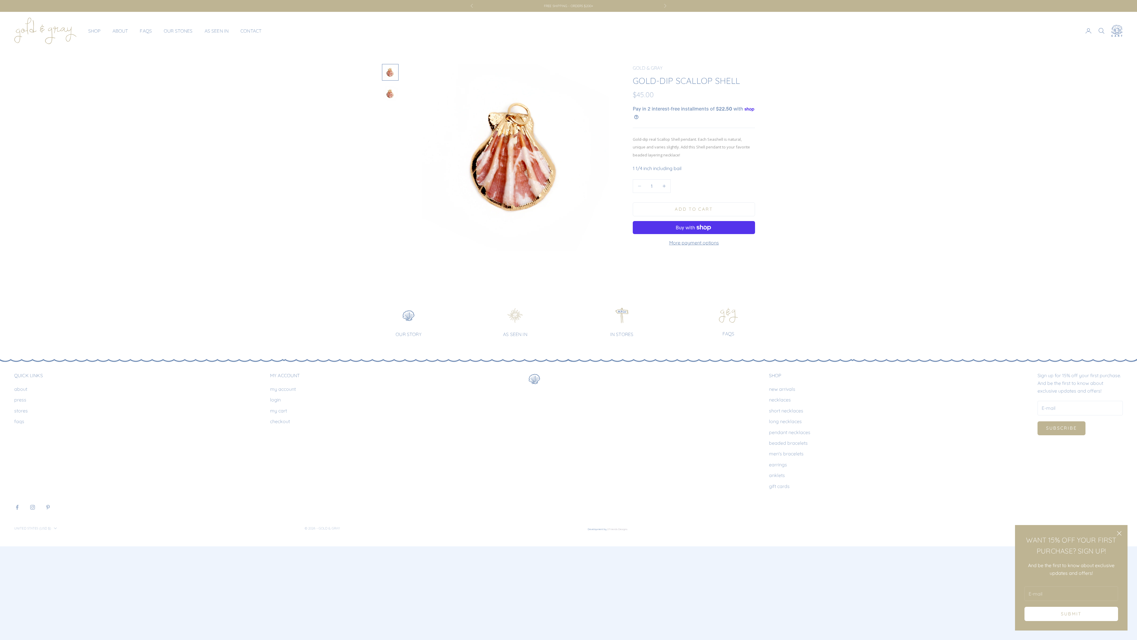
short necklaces (786, 411)
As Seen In (217, 31)
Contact (250, 31)
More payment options (694, 243)
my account (283, 389)
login (275, 400)
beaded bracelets (788, 443)
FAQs (146, 31)
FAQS (728, 334)
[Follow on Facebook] (17, 507)
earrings (778, 465)
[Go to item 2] (390, 93)
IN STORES (621, 334)
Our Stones (178, 31)
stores (21, 411)
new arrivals (782, 389)
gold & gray (648, 68)
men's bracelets (786, 454)
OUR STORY (408, 334)
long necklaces (785, 421)
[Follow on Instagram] (33, 507)
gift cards (779, 486)
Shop (94, 31)
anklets (777, 475)
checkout (280, 421)
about (20, 389)
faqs (19, 421)
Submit (1071, 614)
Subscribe (1061, 428)
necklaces (780, 400)
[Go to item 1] (390, 72)
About (120, 31)
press (20, 400)
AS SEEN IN (515, 334)
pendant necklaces (789, 432)
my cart (278, 411)
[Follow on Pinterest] (48, 507)
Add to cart (694, 209)
